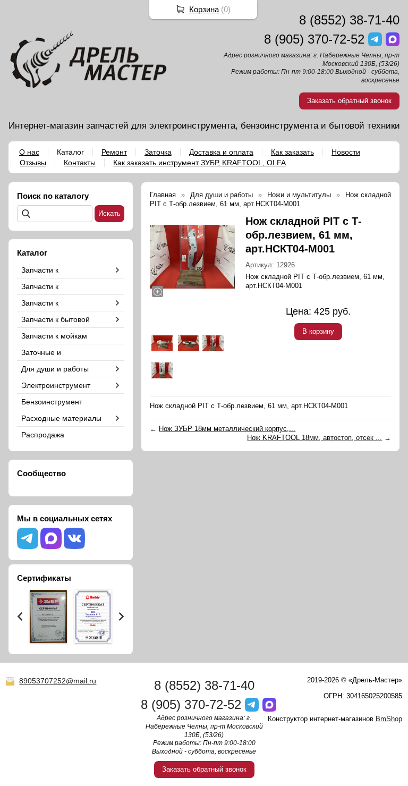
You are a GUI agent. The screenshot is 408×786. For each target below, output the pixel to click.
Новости (346, 152)
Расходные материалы (61, 418)
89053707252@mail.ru (57, 681)
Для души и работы (55, 369)
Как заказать (292, 152)
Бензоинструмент (51, 402)
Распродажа (42, 434)
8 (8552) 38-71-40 (349, 20)
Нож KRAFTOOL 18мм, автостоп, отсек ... (314, 438)
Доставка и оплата (221, 152)
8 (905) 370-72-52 (314, 39)
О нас (29, 152)
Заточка (158, 152)
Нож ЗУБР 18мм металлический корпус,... (227, 429)
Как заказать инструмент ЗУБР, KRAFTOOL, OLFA (199, 162)
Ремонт (114, 152)
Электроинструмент (55, 385)
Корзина (204, 9)
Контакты (80, 162)
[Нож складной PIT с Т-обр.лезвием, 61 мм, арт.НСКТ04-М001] (192, 256)
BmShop (389, 719)
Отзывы (33, 162)
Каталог (70, 152)
